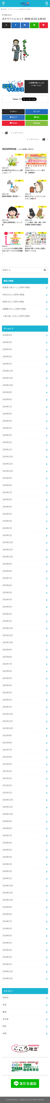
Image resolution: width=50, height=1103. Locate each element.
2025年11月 (8, 378)
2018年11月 (8, 978)
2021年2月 (7, 785)
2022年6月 (7, 671)
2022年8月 (7, 657)
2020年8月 (7, 828)
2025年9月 (7, 392)
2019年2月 (7, 957)
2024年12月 (8, 456)
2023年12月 (8, 542)
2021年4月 (7, 771)
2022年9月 (7, 650)
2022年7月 (7, 664)
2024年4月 (7, 514)
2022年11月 (8, 635)
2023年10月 (8, 557)
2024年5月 (7, 507)
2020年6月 (7, 843)
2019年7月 (7, 921)
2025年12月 (8, 371)
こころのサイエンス (23, 1099)
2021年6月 (7, 757)
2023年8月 (7, 571)
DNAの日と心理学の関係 (13, 294)
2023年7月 (7, 578)
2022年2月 (7, 700)
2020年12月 (8, 800)
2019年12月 (8, 885)
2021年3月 (7, 778)
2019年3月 (7, 950)
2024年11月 (8, 464)
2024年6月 (7, 499)
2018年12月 (8, 971)
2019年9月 (7, 907)
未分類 (5, 1019)
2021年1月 (7, 792)
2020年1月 (7, 878)
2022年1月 (7, 707)
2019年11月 (8, 893)
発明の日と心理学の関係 (13, 302)
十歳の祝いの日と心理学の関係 (16, 316)
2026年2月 (7, 356)
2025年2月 (7, 442)
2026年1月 (7, 364)
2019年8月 (7, 914)
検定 (4, 1026)
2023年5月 (7, 592)
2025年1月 (7, 449)
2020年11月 (8, 807)
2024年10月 (8, 471)
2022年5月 (7, 678)
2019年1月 (7, 964)
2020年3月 (7, 864)
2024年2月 (7, 528)
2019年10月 (8, 900)
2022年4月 (7, 685)
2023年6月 (7, 585)
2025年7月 (7, 406)
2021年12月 (8, 714)
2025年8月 (7, 399)
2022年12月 (8, 628)
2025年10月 (8, 385)
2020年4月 (7, 857)
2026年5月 (7, 335)
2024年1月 (7, 535)
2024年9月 (7, 478)
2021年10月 (8, 728)
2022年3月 (7, 692)
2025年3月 (7, 435)
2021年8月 (7, 743)
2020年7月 (7, 835)
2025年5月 (7, 421)
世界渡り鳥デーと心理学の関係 (16, 287)
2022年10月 (8, 642)
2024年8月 (7, 485)
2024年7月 (7, 492)
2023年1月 (7, 621)
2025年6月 (7, 414)
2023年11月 (8, 549)
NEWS (5, 997)
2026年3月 (7, 349)
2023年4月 (7, 599)
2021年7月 (7, 750)
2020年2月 (7, 871)
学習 (4, 1005)
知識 (4, 1033)
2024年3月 (7, 521)
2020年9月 (7, 821)
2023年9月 (7, 564)
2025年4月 (7, 428)
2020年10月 (8, 814)
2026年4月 (7, 342)
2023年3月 (7, 607)
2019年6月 (7, 928)
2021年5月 (7, 764)
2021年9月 (7, 735)
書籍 (4, 1012)
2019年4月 (7, 943)
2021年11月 (8, 721)
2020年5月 (7, 850)
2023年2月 (7, 614)
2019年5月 (7, 935)
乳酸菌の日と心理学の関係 (14, 309)
